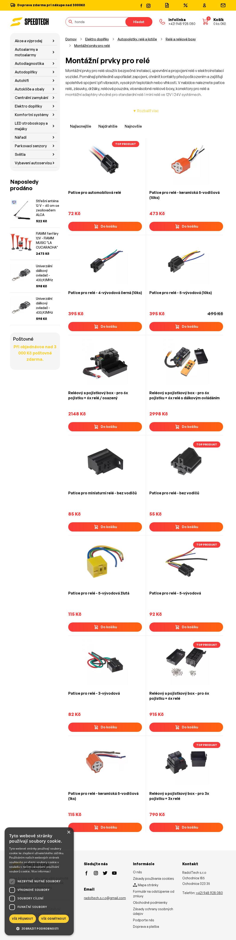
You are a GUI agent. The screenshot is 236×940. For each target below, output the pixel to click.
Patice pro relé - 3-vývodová (94, 693)
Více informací (40, 871)
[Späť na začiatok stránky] (225, 929)
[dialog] (39, 881)
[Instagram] (148, 5)
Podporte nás (143, 920)
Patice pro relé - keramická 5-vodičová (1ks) (103, 796)
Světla (20, 154)
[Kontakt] (223, 5)
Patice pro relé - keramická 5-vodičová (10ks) (184, 195)
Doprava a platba (146, 926)
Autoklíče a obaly (29, 89)
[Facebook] (141, 5)
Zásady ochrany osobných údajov (153, 911)
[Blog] (167, 5)
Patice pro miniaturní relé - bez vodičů (102, 493)
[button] (39, 928)
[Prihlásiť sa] (204, 5)
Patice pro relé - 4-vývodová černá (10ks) (105, 292)
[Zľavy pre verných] (185, 5)
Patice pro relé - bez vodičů (174, 493)
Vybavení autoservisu (33, 163)
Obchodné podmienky (150, 902)
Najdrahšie (107, 126)
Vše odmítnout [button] (53, 919)
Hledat (139, 22)
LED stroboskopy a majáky (31, 126)
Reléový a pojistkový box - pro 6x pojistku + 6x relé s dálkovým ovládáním (184, 395)
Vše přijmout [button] (22, 919)
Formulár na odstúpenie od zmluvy (153, 893)
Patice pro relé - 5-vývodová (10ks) (180, 292)
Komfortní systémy (31, 114)
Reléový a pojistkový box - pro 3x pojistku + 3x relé (179, 796)
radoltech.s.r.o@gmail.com (105, 898)
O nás (137, 872)
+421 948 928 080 (209, 893)
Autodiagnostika (29, 63)
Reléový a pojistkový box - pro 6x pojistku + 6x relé (179, 696)
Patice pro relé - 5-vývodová (175, 593)
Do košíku (109, 226)
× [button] (68, 832)
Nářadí (21, 137)
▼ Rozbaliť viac (146, 110)
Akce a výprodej (28, 41)
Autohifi (22, 80)
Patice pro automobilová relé (94, 192)
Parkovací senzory (31, 146)
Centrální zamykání (31, 97)
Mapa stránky (147, 885)
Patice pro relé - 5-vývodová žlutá (98, 593)
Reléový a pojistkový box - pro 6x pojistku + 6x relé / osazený (98, 395)
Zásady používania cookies (153, 878)
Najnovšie (133, 126)
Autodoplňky (26, 72)
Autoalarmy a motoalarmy (26, 52)
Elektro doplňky (28, 106)
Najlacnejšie (80, 126)
